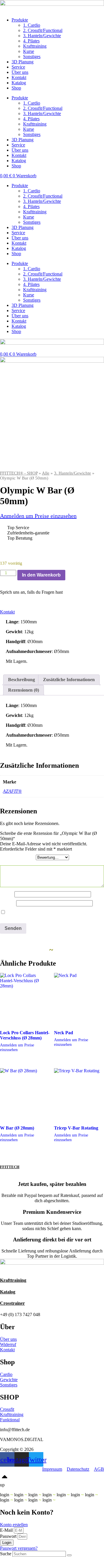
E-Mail (8, 903)
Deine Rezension (17, 862)
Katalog (19, 82)
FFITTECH (9, 1167)
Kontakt (19, 77)
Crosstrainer (12, 1303)
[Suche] (69, 1555)
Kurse (28, 51)
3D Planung (23, 61)
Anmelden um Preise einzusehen (38, 516)
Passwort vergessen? (19, 1548)
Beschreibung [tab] (21, 679)
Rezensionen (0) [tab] (23, 690)
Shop (16, 87)
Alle (45, 473)
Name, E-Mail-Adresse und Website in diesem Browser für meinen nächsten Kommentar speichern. (48, 915)
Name (7, 894)
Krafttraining (35, 46)
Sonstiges (31, 56)
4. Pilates (31, 40)
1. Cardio (31, 25)
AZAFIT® (12, 791)
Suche (5, 1553)
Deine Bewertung (18, 857)
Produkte (20, 19)
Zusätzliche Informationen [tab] (69, 679)
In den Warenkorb (41, 574)
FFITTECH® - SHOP (19, 473)
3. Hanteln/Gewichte (42, 35)
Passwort (8, 1536)
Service (18, 67)
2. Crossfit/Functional (42, 30)
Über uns (20, 72)
